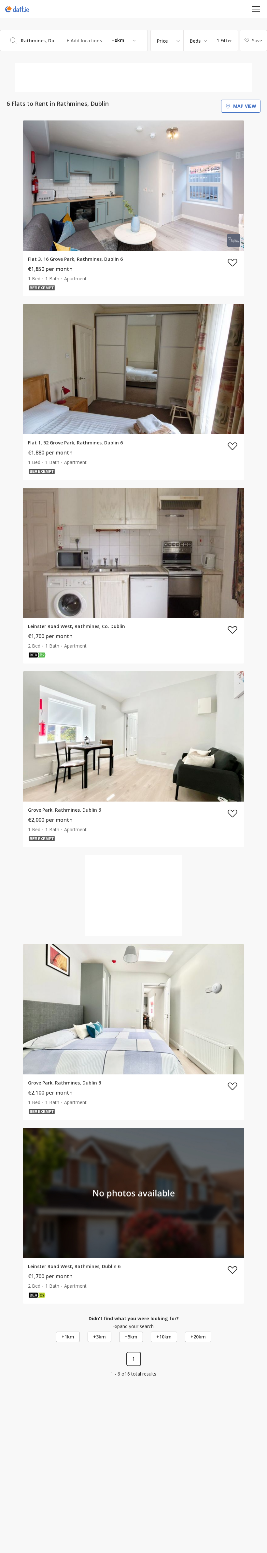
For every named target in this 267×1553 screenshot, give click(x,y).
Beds (195, 41)
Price (162, 41)
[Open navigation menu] (256, 9)
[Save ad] (232, 262)
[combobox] (74, 40)
